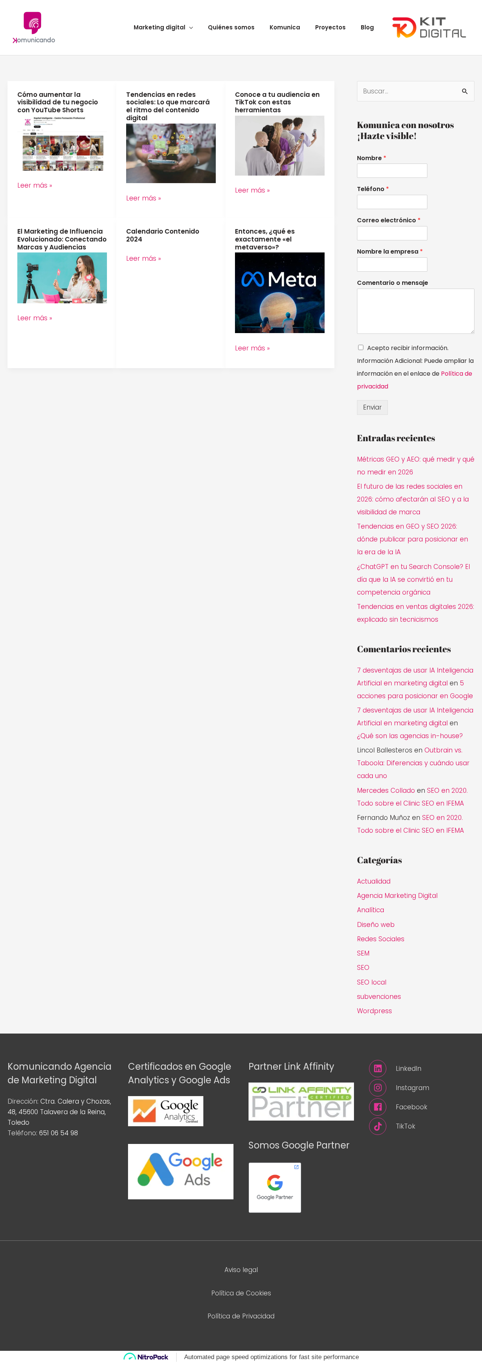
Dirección (22, 1101)
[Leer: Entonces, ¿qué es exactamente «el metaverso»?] (280, 292)
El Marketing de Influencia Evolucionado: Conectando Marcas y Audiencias (62, 239)
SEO (363, 967)
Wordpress (374, 1010)
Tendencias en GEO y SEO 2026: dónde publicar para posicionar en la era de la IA (412, 539)
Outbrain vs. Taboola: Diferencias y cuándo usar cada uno (413, 763)
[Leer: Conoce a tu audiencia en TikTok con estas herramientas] (280, 145)
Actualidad (373, 881)
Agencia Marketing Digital (397, 895)
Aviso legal (241, 1269)
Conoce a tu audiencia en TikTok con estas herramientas (277, 102)
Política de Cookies (241, 1293)
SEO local (371, 982)
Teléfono (373, 189)
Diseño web (376, 924)
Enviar (372, 407)
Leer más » (34, 185)
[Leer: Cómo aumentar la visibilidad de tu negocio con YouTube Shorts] (62, 142)
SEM (363, 953)
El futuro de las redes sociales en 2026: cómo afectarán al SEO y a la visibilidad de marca (413, 499)
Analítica (370, 909)
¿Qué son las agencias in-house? (410, 735)
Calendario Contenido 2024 (162, 235)
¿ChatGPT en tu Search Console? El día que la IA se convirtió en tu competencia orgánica (413, 579)
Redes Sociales (380, 938)
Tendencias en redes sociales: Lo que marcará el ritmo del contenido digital (168, 106)
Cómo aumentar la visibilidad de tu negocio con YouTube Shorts (57, 102)
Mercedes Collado (386, 790)
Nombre (371, 158)
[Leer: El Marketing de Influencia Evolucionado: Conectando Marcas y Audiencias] (62, 277)
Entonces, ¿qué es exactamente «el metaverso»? (265, 239)
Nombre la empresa (390, 252)
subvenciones (379, 996)
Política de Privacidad (241, 1316)
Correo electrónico (389, 221)
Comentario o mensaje (392, 283)
